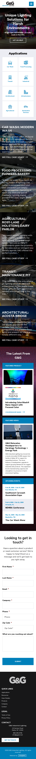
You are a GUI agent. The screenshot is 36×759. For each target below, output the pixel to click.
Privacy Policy (6, 718)
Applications (6, 692)
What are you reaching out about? (17, 634)
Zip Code (7, 623)
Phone (6, 612)
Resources (5, 695)
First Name (8, 567)
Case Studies (6, 698)
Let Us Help (18, 40)
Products (4, 701)
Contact (4, 707)
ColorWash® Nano (13, 412)
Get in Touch (10, 740)
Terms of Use (6, 715)
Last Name (7, 578)
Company (7, 600)
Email (5, 589)
